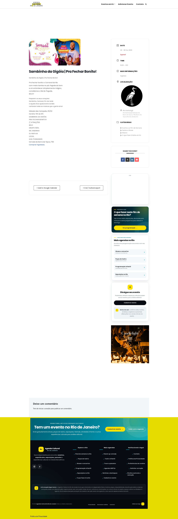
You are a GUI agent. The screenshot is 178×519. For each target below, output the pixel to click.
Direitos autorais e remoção (133, 474)
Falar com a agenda (136, 429)
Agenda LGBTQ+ (110, 468)
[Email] (137, 160)
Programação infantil (83, 468)
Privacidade (91, 504)
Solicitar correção (136, 468)
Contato (140, 4)
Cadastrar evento (130, 303)
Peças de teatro (83, 459)
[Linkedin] (132, 160)
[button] (114, 4)
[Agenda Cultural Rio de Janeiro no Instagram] (34, 466)
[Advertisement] (89, 23)
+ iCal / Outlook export (91, 188)
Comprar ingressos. (37, 144)
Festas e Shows (127, 130)
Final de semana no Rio (83, 454)
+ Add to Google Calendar (47, 188)
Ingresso (123, 76)
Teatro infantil (110, 459)
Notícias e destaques (110, 473)
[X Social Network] (127, 160)
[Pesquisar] (146, 4)
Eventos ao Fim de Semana (132, 128)
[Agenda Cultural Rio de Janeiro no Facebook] (39, 466)
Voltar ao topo (137, 504)
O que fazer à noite (83, 478)
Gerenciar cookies (102, 504)
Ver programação (130, 228)
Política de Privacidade (136, 459)
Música (124, 133)
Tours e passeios (110, 463)
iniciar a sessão (44, 408)
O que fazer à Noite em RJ (131, 135)
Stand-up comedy (110, 454)
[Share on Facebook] (123, 160)
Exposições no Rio (83, 473)
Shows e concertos (83, 463)
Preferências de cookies (136, 463)
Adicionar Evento (125, 4)
